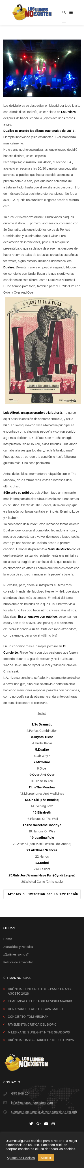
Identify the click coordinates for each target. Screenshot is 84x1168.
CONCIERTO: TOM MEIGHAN (28, 1016)
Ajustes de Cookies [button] (21, 1158)
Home (7, 939)
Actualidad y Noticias (18, 947)
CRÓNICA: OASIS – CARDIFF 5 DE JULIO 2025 (41, 1040)
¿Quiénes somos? (16, 954)
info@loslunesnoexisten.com (32, 1102)
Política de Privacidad (18, 962)
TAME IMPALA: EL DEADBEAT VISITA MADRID (40, 1001)
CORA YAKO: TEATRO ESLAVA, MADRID (36, 1009)
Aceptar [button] (46, 1157)
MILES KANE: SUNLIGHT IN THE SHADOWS (39, 1032)
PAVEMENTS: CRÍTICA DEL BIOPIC (32, 1024)
